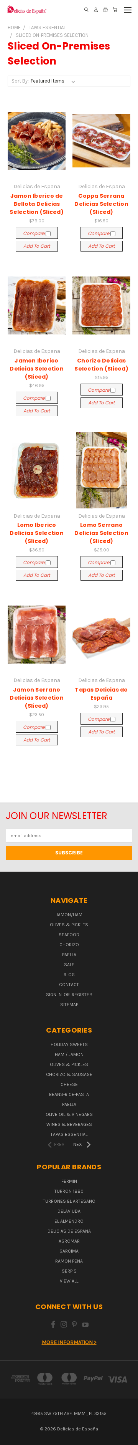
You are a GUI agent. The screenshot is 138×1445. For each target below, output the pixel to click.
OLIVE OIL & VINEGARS (69, 1114)
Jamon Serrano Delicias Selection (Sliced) (37, 698)
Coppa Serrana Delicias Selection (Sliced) (101, 204)
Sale (69, 964)
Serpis (69, 1271)
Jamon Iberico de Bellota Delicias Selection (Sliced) (37, 204)
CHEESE (69, 1084)
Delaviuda (69, 1211)
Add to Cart (36, 246)
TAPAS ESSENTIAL (69, 1134)
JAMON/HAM (69, 914)
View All (69, 1281)
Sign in (54, 994)
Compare (34, 233)
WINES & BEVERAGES (69, 1124)
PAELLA (69, 954)
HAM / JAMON (69, 1054)
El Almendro (69, 1221)
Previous (12, 1437)
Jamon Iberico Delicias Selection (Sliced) (37, 369)
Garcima (69, 1251)
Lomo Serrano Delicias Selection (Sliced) (101, 533)
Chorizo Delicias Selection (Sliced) (101, 364)
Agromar (69, 1241)
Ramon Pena (69, 1261)
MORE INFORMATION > (69, 1342)
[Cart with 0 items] (115, 9)
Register (82, 994)
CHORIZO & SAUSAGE (69, 1074)
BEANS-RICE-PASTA (69, 1094)
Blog (69, 974)
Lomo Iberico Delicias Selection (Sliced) (37, 533)
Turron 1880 (69, 1191)
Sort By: (20, 81)
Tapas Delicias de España (101, 694)
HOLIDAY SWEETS (69, 1044)
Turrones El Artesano (69, 1201)
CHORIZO (69, 944)
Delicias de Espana (69, 1231)
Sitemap (69, 1004)
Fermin (69, 1181)
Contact (69, 984)
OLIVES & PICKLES (69, 924)
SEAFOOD (69, 934)
